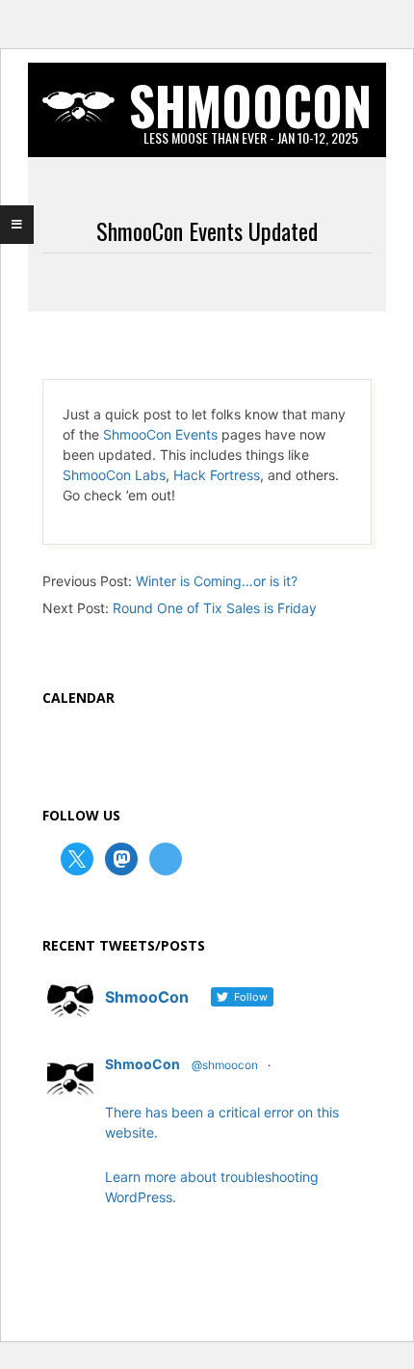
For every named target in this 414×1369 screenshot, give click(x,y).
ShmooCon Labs (114, 475)
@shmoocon (225, 1065)
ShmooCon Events (160, 434)
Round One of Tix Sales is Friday (215, 608)
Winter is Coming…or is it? (217, 581)
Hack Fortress (216, 475)
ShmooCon (142, 1064)
